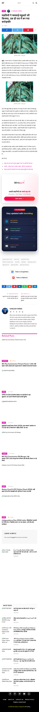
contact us (19, 699)
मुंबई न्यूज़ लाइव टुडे (24, 265)
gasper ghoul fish (7, 259)
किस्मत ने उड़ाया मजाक (8, 262)
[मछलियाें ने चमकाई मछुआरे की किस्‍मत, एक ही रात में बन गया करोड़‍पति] (19, 44)
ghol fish (16, 259)
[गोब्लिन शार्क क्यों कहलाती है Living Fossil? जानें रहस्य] (7, 620)
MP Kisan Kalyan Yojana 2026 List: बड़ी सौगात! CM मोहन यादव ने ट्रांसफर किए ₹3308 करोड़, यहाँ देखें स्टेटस (25, 640)
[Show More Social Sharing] (35, 30)
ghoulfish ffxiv (25, 259)
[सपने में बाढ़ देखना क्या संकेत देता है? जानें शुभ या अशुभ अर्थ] (7, 610)
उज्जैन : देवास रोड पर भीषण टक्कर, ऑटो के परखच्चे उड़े (17, 166)
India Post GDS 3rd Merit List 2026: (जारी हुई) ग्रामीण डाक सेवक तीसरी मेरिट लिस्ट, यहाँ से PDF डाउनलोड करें (25, 670)
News (4, 11)
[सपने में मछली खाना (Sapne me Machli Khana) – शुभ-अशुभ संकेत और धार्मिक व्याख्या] (7, 661)
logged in (14, 537)
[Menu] (3, 3)
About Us (11, 699)
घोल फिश (17, 262)
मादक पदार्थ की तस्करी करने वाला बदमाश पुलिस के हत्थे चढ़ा (18, 169)
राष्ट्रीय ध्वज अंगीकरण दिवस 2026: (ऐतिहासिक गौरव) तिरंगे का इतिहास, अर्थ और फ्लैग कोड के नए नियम (24, 681)
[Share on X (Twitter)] (17, 30)
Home (4, 699)
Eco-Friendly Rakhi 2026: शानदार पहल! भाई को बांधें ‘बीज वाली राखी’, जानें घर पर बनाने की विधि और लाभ (25, 552)
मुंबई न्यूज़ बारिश (14, 265)
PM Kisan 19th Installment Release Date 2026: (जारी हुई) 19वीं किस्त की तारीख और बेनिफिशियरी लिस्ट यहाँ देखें (24, 629)
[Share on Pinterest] (28, 30)
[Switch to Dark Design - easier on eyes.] (33, 3)
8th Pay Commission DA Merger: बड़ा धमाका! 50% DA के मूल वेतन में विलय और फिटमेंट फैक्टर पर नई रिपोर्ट (19, 458)
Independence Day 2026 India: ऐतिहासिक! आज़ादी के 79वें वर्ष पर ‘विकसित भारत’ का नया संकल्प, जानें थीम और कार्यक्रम (19, 522)
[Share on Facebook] (7, 30)
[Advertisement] (19, 580)
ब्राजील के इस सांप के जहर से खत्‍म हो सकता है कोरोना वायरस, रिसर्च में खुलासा (29, 298)
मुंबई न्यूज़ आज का (32, 262)
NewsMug (27, 706)
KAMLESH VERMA (17, 11)
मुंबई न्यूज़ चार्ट (6, 265)
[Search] (36, 3)
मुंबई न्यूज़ (24, 262)
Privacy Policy (29, 699)
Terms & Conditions (19, 702)
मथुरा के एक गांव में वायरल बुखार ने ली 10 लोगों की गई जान (18, 163)
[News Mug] (20, 3)
